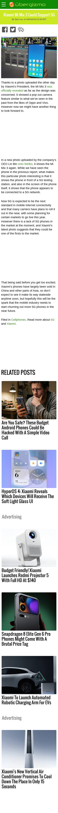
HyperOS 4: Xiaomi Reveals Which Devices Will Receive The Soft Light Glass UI (28, 496)
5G (52, 319)
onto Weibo (25, 164)
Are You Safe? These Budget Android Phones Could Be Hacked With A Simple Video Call (25, 430)
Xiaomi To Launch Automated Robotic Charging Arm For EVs (26, 700)
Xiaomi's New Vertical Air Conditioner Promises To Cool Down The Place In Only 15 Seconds (27, 779)
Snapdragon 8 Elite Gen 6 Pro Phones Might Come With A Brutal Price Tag (26, 639)
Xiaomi (11, 323)
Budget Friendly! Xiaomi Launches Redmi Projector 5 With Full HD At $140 (25, 575)
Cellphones (18, 319)
